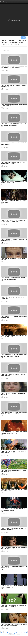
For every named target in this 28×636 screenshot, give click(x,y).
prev (2, 632)
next (18, 633)
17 (9, 633)
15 (24, 632)
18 (11, 633)
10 (11, 632)
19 (14, 633)
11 (14, 632)
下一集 (23, 37)
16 (26, 632)
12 (16, 632)
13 (19, 632)
